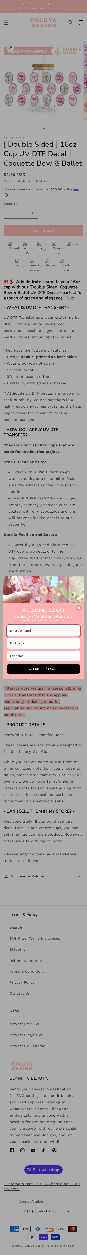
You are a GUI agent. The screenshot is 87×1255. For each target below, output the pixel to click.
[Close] (79, 608)
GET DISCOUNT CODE (43, 668)
